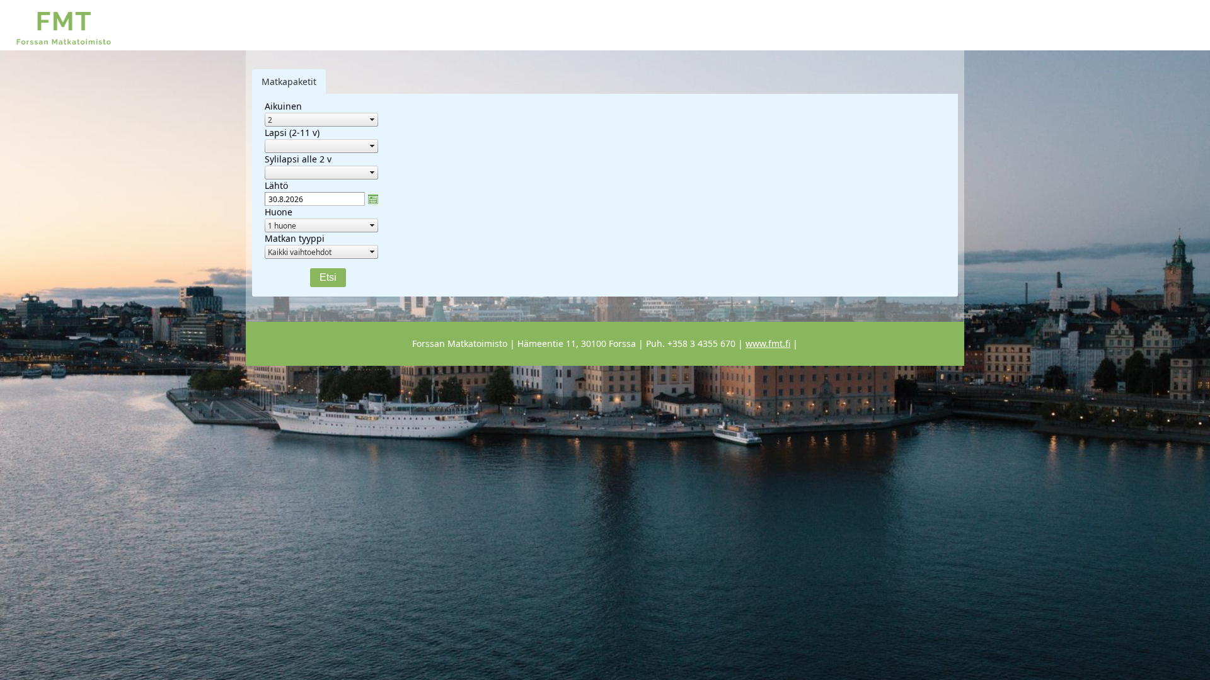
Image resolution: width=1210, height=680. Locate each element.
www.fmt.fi (768, 343)
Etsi (328, 277)
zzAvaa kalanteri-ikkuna (373, 199)
